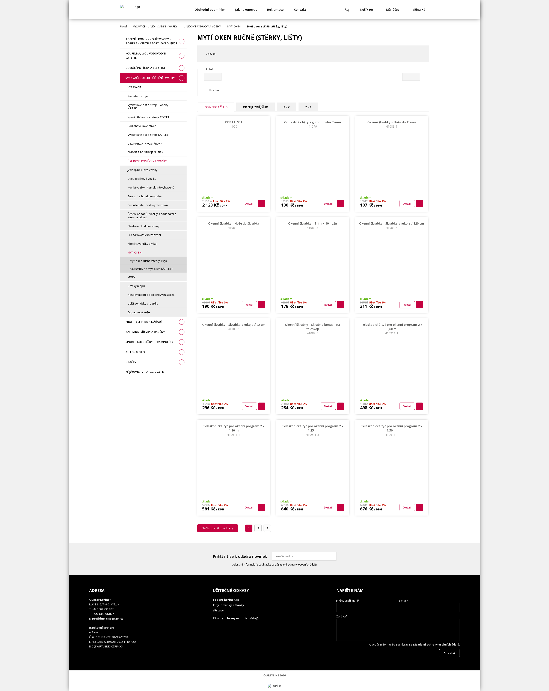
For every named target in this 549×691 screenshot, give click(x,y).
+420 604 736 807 (103, 614)
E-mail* (403, 600)
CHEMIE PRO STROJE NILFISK (145, 152)
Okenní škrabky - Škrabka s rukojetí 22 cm (233, 327)
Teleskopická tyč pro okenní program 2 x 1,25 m (312, 430)
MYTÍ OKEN (234, 26)
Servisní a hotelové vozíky (145, 196)
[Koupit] (261, 203)
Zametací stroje (138, 96)
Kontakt (300, 10)
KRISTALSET (234, 124)
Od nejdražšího (216, 107)
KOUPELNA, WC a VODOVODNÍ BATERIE (145, 55)
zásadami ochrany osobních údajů (296, 564)
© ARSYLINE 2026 (274, 675)
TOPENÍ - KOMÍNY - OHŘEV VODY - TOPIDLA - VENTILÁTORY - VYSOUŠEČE (151, 41)
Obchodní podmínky (210, 10)
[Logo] (134, 10)
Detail (249, 203)
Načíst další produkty (217, 528)
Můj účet (392, 10)
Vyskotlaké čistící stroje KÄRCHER (149, 135)
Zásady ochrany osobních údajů (236, 618)
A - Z (287, 107)
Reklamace (275, 10)
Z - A (308, 107)
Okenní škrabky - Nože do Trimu (391, 124)
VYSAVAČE (134, 87)
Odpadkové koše (139, 312)
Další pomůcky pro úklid (143, 303)
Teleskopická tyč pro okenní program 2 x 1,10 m (233, 430)
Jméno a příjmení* (347, 600)
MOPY (131, 277)
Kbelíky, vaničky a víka (142, 244)
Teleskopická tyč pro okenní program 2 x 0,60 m (391, 329)
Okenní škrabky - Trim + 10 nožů (312, 225)
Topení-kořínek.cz (226, 600)
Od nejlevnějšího (255, 107)
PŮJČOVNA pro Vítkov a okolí (144, 372)
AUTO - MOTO (135, 352)
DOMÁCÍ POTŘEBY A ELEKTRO (145, 68)
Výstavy (218, 610)
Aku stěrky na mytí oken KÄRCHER (151, 269)
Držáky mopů (136, 286)
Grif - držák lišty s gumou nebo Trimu (312, 124)
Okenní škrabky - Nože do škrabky (233, 225)
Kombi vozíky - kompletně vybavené (151, 187)
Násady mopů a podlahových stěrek (151, 295)
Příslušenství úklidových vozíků (148, 205)
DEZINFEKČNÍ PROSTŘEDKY (145, 143)
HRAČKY (130, 362)
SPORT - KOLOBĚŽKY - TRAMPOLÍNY (149, 342)
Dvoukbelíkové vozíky (142, 179)
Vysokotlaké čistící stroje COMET (148, 117)
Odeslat (332, 556)
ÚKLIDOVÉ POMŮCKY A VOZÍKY (202, 26)
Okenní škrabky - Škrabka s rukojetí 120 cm (391, 225)
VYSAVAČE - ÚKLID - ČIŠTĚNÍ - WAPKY (155, 26)
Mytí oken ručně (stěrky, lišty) (148, 261)
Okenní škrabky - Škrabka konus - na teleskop (312, 329)
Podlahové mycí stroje (142, 126)
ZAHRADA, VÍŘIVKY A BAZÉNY (145, 332)
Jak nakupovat (246, 10)
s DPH (223, 205)
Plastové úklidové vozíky (144, 226)
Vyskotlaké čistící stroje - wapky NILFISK (148, 106)
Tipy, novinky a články (228, 605)
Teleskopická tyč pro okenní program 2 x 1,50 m (391, 430)
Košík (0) (366, 10)
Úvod (123, 26)
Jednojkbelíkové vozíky (142, 170)
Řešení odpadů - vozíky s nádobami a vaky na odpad (152, 215)
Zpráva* (341, 616)
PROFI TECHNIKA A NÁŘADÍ (143, 322)
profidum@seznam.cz (108, 618)
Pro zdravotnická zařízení (144, 235)
